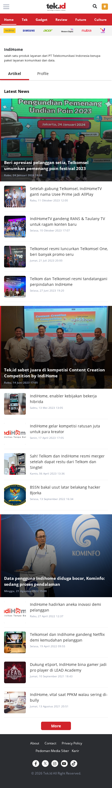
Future (80, 19)
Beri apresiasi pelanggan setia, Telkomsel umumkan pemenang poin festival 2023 (46, 165)
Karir (75, 750)
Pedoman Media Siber (52, 750)
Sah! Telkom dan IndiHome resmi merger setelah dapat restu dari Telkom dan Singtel (67, 461)
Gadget (41, 19)
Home (9, 19)
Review (61, 19)
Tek (24, 19)
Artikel (14, 73)
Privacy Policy (72, 743)
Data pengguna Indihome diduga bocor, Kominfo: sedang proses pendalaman (54, 581)
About (34, 743)
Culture (100, 19)
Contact (50, 743)
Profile (43, 73)
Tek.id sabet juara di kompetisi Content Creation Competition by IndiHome (54, 373)
